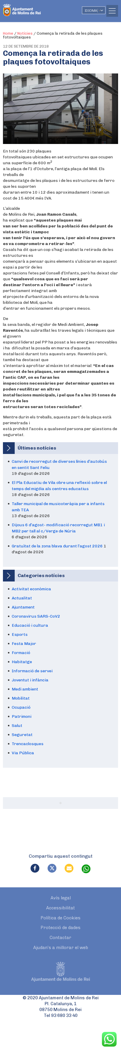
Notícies (25, 33)
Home (8, 33)
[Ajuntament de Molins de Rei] (34, 7)
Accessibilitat (60, 908)
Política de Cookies (60, 918)
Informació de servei (32, 670)
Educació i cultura (30, 625)
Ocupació (21, 707)
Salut (17, 725)
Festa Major (24, 643)
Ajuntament (23, 607)
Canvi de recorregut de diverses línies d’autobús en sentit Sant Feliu (59, 464)
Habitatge (22, 661)
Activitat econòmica (31, 588)
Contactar (60, 937)
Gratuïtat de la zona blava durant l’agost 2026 (57, 546)
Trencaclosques (27, 743)
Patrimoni (21, 716)
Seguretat (22, 734)
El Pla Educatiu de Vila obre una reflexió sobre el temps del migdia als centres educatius (59, 485)
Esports (20, 634)
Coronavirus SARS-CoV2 (36, 616)
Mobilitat (21, 698)
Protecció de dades (60, 927)
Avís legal (61, 898)
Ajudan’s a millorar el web (60, 947)
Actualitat (22, 598)
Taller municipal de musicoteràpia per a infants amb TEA (58, 506)
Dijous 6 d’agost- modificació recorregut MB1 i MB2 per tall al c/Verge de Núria (58, 528)
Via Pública (23, 752)
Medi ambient (25, 689)
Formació (21, 652)
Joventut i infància (30, 680)
